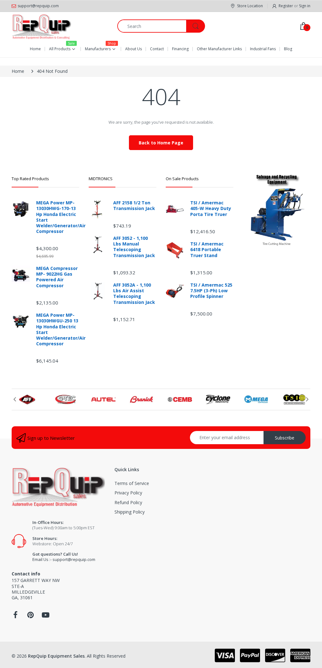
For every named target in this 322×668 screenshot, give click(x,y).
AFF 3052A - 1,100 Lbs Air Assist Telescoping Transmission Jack (134, 293)
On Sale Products (182, 178)
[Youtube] (45, 616)
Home (18, 71)
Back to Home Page (161, 143)
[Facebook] (15, 616)
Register (286, 5)
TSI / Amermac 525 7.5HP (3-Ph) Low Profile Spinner (211, 290)
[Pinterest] (30, 616)
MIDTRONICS (101, 178)
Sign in (304, 5)
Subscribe (284, 438)
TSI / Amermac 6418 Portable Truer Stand (207, 249)
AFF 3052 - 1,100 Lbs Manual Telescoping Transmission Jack (134, 246)
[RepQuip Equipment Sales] (41, 26)
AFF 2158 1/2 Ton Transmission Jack (134, 205)
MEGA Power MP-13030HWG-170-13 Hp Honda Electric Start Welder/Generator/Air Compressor (57, 217)
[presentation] (15, 399)
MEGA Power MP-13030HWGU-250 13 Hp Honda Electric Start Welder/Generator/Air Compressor (57, 329)
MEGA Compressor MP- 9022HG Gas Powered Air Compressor (57, 277)
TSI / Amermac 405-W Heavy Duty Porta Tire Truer (210, 208)
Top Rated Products (30, 178)
